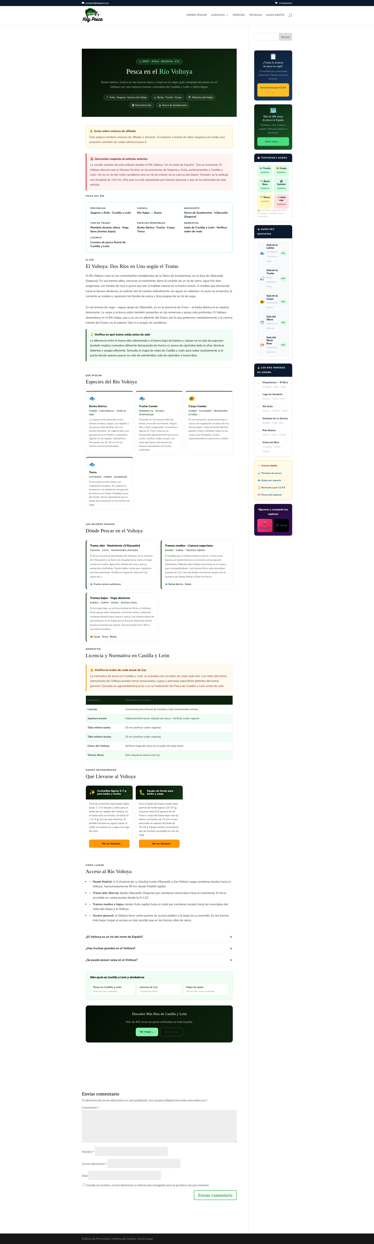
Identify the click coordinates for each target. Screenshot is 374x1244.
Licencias (218, 15)
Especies (239, 15)
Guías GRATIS (275, 15)
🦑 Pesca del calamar (270, 494)
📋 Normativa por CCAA (271, 487)
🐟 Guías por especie (269, 480)
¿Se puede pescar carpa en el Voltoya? (112, 960)
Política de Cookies (124, 1238)
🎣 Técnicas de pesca (269, 473)
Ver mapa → (147, 1032)
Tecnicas (255, 15)
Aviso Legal (145, 1238)
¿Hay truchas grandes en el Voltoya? (110, 948)
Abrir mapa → (273, 141)
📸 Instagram (265, 525)
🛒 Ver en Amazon (109, 843)
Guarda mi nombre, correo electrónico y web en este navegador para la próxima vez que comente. (147, 1185)
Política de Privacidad (96, 1238)
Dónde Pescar (197, 15)
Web (85, 1176)
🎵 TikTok (281, 525)
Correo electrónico (94, 1164)
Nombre (88, 1151)
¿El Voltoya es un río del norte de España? (114, 937)
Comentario (90, 1107)
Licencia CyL (171, 1032)
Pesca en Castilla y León (107, 989)
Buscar (285, 37)
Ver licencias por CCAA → (273, 90)
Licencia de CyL (149, 989)
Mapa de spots (200, 989)
